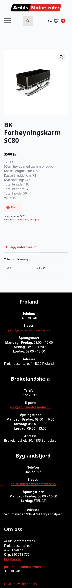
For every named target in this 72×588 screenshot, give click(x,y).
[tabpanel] (36, 265)
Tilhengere (34, 219)
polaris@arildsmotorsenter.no (33, 484)
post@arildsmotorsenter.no (29, 330)
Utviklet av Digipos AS (20, 584)
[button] (61, 57)
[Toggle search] (28, 21)
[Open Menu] (7, 21)
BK (15, 219)
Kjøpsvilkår (12, 559)
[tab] (21, 247)
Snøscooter (23, 219)
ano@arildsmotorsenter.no (30, 407)
